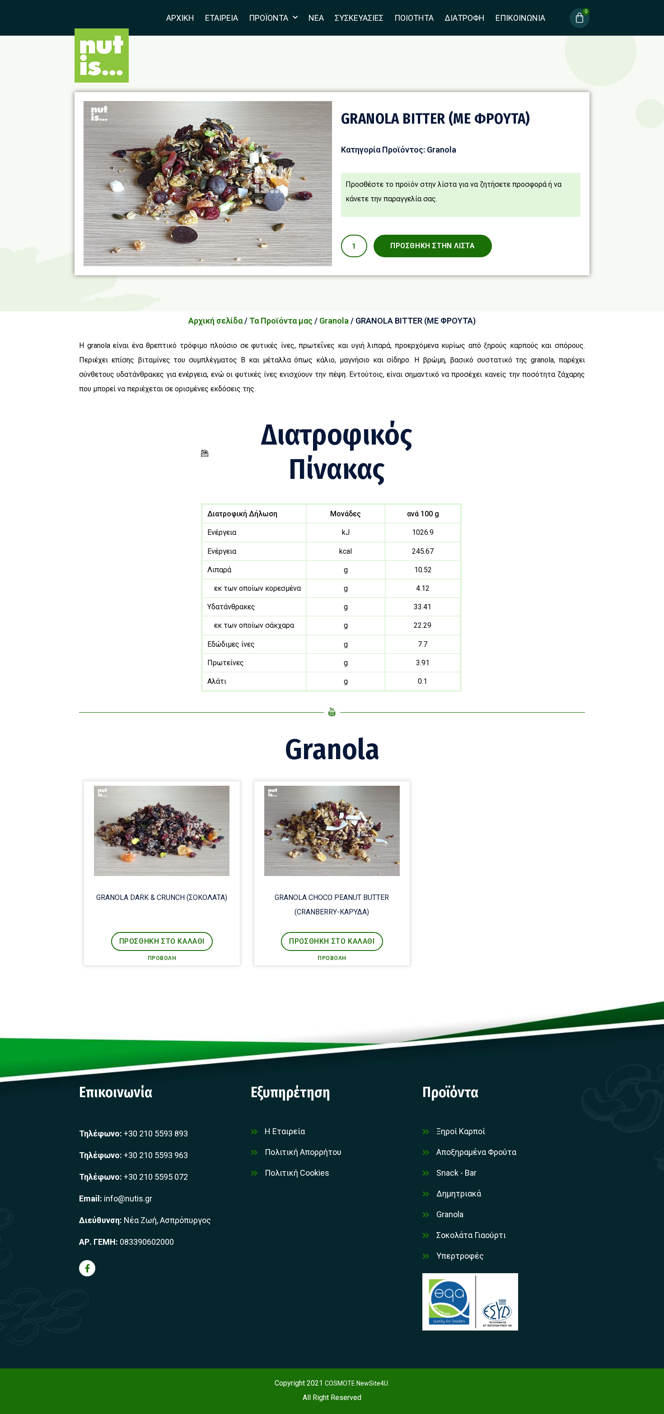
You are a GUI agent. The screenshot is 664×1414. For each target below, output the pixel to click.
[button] (162, 941)
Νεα (316, 18)
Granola (441, 149)
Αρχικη (180, 18)
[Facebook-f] (87, 1268)
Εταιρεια (221, 18)
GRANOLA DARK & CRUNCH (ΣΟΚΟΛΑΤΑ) (161, 897)
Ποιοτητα (414, 18)
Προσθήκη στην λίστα (432, 245)
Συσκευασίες (359, 18)
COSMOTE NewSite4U (356, 1383)
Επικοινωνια (520, 18)
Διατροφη (464, 18)
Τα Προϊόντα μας (281, 320)
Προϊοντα (268, 18)
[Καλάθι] (579, 18)
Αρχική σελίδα (215, 320)
